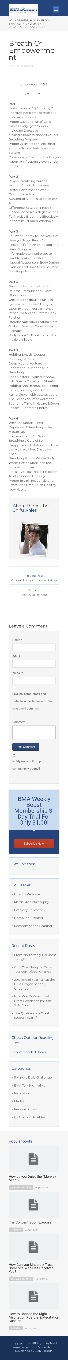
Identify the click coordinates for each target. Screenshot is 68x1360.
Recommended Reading (33, 926)
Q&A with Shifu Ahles (30, 1117)
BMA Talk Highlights (29, 1085)
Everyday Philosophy (29, 910)
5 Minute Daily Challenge (33, 1077)
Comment (18, 722)
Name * (17, 640)
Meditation (22, 1101)
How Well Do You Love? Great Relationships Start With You (33, 1001)
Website (17, 673)
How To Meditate (27, 894)
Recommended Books (29, 1052)
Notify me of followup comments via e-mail (26, 764)
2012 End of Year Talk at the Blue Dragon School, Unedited (34, 984)
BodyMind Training (28, 918)
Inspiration (22, 1093)
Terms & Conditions (41, 1347)
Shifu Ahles (25, 510)
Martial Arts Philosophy (31, 902)
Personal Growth (27, 1109)
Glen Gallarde (43, 1351)
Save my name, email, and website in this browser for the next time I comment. (32, 701)
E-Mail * (17, 656)
